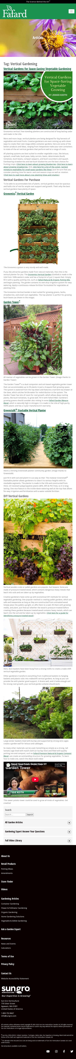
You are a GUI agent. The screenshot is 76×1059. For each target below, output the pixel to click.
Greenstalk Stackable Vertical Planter (25, 410)
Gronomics (9, 193)
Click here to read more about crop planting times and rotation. (31, 175)
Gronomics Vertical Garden (39, 274)
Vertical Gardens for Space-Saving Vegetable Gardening (37, 69)
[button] (38, 822)
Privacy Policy (7, 964)
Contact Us (6, 973)
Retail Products (8, 863)
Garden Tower (11, 302)
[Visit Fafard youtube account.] (48, 1051)
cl (33, 167)
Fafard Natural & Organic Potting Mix (54, 280)
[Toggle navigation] (71, 11)
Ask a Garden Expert (11, 929)
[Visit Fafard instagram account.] (56, 1051)
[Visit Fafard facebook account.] (64, 1051)
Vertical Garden (25, 193)
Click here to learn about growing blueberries (36, 164)
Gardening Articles (10, 898)
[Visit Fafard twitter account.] (72, 1051)
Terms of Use (7, 956)
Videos (4, 889)
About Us (5, 856)
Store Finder (7, 881)
